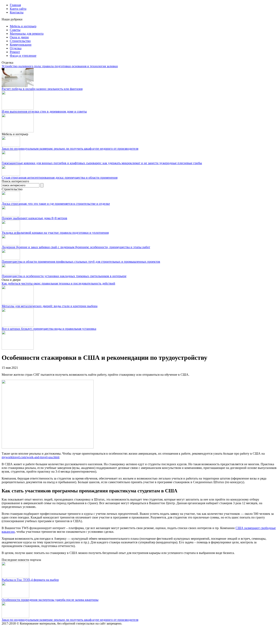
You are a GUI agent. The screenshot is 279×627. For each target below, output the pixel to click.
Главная (15, 5)
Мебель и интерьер (23, 26)
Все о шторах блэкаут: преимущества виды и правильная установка (49, 328)
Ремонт (15, 52)
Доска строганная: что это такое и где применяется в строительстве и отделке (56, 203)
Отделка (15, 48)
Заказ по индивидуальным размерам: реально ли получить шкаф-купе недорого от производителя (70, 148)
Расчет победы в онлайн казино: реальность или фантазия (42, 89)
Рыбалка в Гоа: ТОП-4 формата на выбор (30, 580)
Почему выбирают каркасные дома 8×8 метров (34, 218)
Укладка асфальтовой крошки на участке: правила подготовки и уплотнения (55, 232)
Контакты (16, 12)
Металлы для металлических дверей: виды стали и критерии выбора (49, 306)
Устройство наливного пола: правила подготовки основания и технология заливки (60, 66)
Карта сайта (18, 8)
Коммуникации (20, 44)
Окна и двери (19, 37)
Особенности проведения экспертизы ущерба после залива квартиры (50, 600)
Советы (15, 30)
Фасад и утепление (23, 55)
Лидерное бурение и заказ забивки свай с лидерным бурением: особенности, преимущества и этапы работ (76, 247)
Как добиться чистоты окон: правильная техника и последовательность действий (58, 283)
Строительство (20, 41)
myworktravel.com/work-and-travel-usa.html (30, 457)
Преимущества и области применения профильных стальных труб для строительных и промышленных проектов (81, 261)
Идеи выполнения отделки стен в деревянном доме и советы (44, 111)
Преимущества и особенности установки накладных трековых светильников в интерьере (64, 276)
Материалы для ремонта (27, 33)
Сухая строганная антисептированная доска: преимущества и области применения (59, 177)
